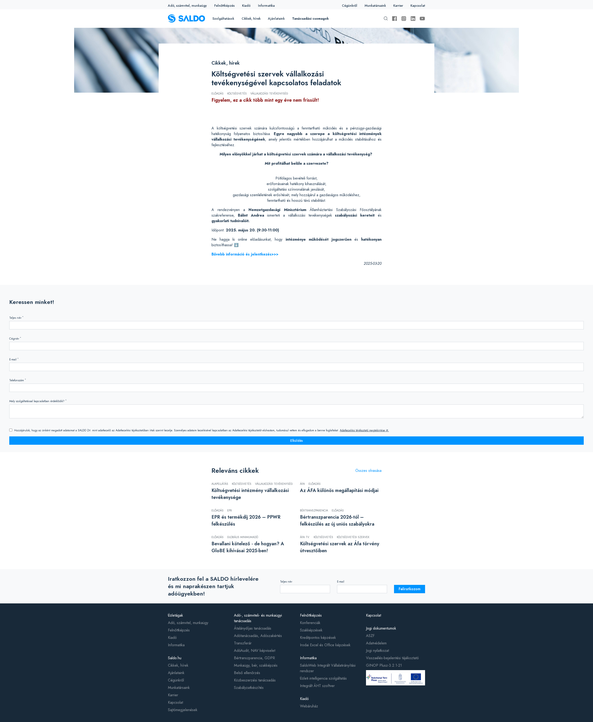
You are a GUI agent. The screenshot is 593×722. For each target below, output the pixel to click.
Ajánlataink (276, 18)
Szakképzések (311, 630)
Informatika (266, 5)
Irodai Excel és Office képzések (325, 645)
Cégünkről (349, 5)
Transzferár (243, 643)
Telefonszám (17, 380)
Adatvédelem (376, 643)
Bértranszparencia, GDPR (254, 658)
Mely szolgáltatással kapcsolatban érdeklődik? (37, 401)
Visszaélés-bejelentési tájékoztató (392, 658)
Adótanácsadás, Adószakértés (258, 635)
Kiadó (246, 5)
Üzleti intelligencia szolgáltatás (323, 678)
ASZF (370, 635)
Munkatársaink (375, 5)
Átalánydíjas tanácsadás (252, 628)
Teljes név (16, 317)
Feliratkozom (409, 589)
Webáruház (309, 706)
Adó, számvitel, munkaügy (187, 5)
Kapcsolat (417, 5)
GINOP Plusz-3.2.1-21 (384, 665)
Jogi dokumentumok (381, 628)
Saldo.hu (174, 658)
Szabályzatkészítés (249, 687)
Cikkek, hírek (251, 18)
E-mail (14, 359)
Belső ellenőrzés (247, 672)
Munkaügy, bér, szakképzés (256, 665)
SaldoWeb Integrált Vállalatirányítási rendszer (328, 668)
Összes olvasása (368, 470)
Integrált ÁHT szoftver (317, 685)
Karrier (398, 5)
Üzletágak (175, 615)
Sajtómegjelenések (182, 710)
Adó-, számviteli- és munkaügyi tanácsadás (258, 618)
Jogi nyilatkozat (377, 650)
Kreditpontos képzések (318, 637)
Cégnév (15, 338)
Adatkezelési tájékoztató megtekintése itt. (364, 430)
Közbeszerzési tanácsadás (255, 680)
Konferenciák (310, 622)
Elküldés (296, 440)
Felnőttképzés (224, 5)
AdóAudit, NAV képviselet (254, 650)
